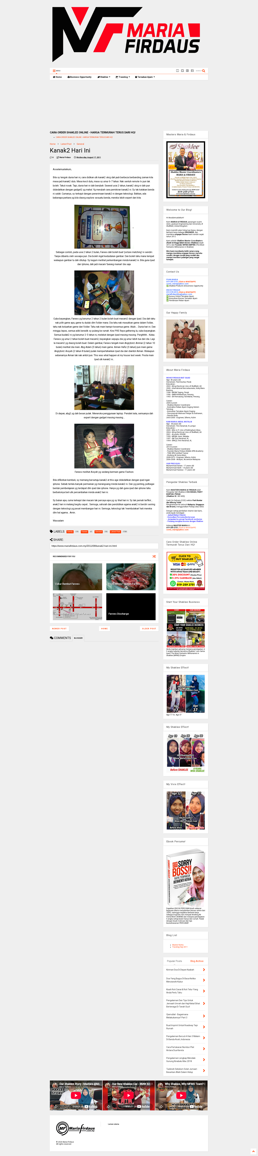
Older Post (149, 629)
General (80, 144)
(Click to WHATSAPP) (187, 292)
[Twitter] (182, 70)
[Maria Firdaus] (129, 64)
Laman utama (113, 1124)
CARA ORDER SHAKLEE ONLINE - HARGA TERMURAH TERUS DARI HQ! (84, 137)
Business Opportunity (80, 77)
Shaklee (104, 77)
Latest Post (66, 144)
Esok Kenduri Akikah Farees (124, 583)
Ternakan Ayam (145, 77)
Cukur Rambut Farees (67, 583)
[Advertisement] (129, 105)
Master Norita (177, 945)
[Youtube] (177, 70)
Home (58, 77)
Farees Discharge (119, 613)
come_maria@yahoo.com (177, 530)
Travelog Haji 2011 (180, 947)
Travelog (123, 77)
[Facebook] (192, 70)
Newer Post (59, 629)
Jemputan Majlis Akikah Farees (72, 613)
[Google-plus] (187, 70)
